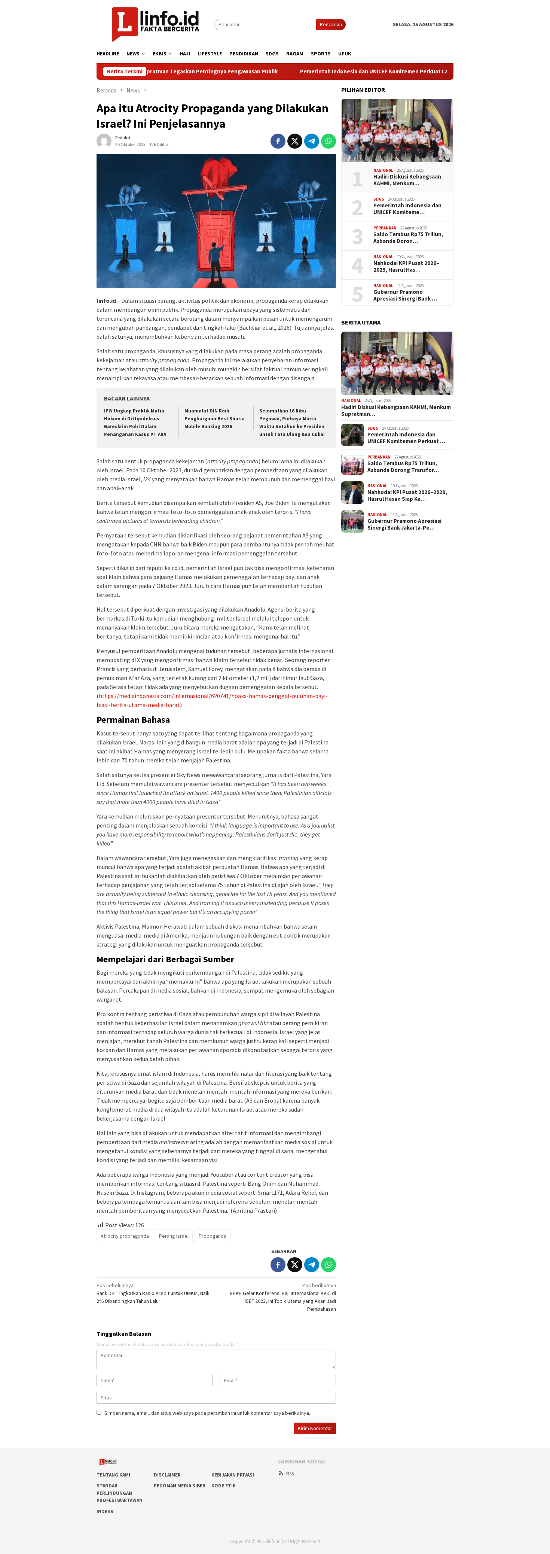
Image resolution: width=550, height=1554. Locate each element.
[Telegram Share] (311, 141)
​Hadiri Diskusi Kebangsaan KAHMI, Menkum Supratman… (396, 410)
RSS (290, 1474)
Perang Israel (174, 1235)
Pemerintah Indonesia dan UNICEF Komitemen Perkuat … (406, 438)
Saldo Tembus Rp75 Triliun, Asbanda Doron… (408, 238)
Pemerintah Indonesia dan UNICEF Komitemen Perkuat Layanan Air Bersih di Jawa (354, 71)
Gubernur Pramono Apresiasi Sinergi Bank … (405, 295)
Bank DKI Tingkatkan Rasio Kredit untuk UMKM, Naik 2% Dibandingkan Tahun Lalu (153, 1293)
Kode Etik (223, 1486)
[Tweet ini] (294, 141)
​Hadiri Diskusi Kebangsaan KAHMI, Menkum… (407, 180)
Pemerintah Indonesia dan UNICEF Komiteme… (407, 209)
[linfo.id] (155, 24)
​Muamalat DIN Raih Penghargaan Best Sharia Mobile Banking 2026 (214, 419)
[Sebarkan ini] (278, 141)
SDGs (378, 199)
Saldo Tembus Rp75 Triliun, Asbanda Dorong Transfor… (403, 466)
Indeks (105, 1511)
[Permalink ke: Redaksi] (104, 140)
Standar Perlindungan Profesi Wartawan (120, 1493)
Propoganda (212, 1235)
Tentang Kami (113, 1475)
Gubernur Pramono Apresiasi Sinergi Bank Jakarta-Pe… (404, 524)
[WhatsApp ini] (328, 141)
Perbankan (385, 228)
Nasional (383, 170)
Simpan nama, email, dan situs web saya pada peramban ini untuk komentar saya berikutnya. (207, 1413)
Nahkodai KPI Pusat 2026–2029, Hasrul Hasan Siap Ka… (407, 495)
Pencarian (331, 24)
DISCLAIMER (167, 1475)
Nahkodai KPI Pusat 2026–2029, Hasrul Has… (406, 267)
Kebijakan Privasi (232, 1475)
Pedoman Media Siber (179, 1486)
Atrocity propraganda (125, 1235)
